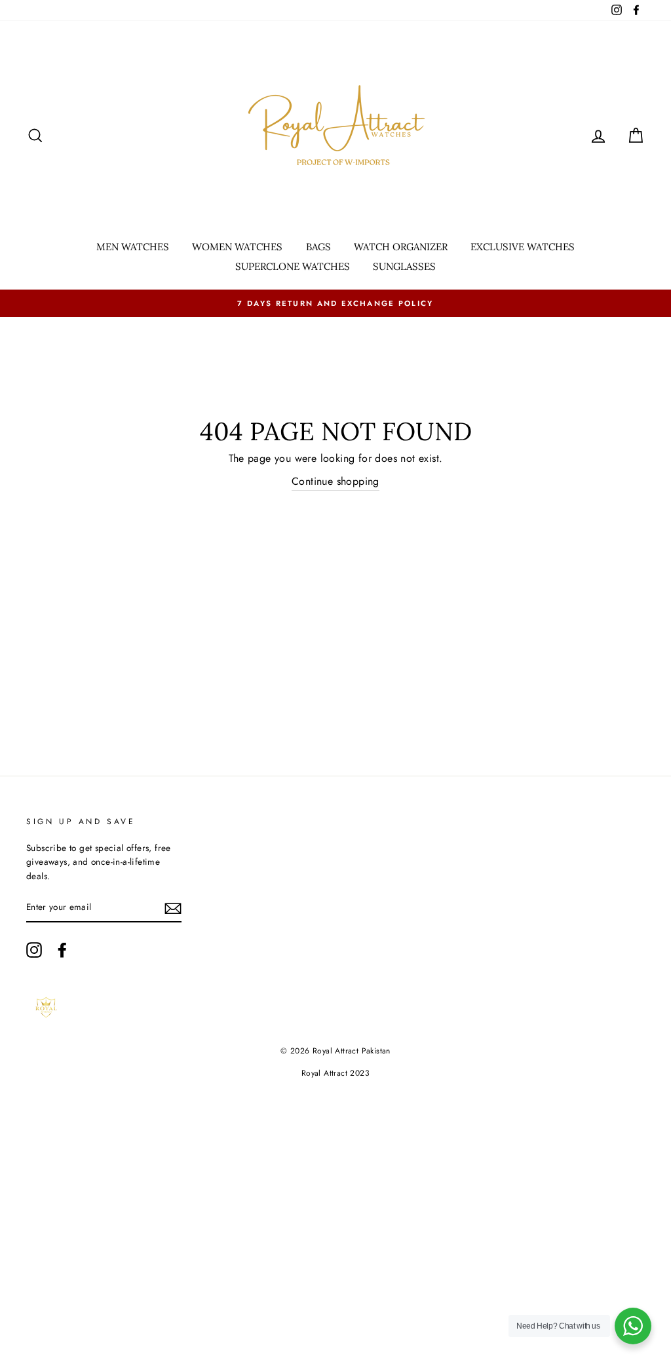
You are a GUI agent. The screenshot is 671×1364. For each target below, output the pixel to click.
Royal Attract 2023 (335, 1073)
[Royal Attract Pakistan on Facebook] (62, 950)
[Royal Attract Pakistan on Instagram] (34, 950)
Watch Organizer (401, 246)
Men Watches (132, 246)
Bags (318, 246)
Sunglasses (404, 266)
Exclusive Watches (522, 246)
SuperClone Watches (292, 266)
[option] (335, 303)
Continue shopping (335, 481)
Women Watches (237, 246)
